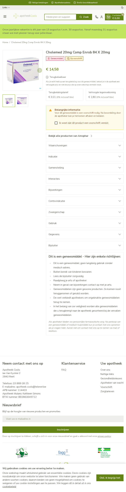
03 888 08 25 (21, 383)
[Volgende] (39, 70)
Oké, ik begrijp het (110, 478)
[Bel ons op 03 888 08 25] (96, 17)
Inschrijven (63, 429)
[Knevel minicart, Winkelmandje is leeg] (108, 17)
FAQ (63, 370)
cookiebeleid (9, 486)
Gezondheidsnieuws (111, 378)
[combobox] (60, 17)
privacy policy (104, 436)
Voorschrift (106, 387)
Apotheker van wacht (112, 382)
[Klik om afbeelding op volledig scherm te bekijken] (23, 70)
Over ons (105, 370)
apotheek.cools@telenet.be (31, 386)
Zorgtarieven (107, 391)
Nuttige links (107, 374)
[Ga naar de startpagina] (25, 17)
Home (5, 42)
